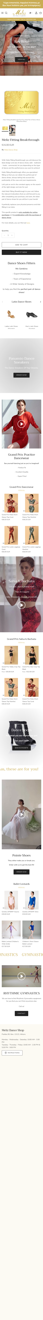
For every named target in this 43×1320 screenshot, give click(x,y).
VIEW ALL (21, 59)
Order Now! (21, 375)
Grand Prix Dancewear (22, 487)
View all (21, 490)
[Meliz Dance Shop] (19, 13)
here (28, 223)
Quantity (5, 231)
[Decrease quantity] (4, 235)
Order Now (21, 872)
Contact (21, 1013)
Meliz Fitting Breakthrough (20, 139)
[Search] (7, 13)
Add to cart (21, 245)
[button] (31, 12)
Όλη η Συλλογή (21, 748)
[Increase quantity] (12, 235)
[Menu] (2, 13)
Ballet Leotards (21, 884)
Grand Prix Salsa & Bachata (21, 639)
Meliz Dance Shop (11, 150)
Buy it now (21, 252)
